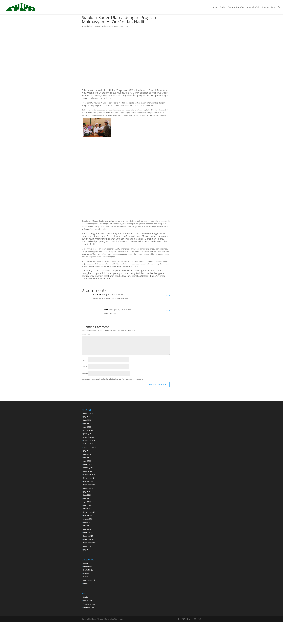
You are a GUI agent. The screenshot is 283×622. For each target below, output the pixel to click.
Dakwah (86, 573)
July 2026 (86, 417)
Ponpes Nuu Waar (236, 7)
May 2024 (86, 498)
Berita (223, 7)
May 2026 (86, 423)
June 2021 (87, 522)
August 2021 (88, 519)
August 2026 (88, 413)
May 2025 (86, 458)
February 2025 (88, 468)
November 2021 (89, 512)
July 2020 (86, 549)
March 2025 (87, 464)
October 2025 (88, 444)
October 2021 (88, 515)
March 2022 (87, 509)
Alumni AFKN (253, 7)
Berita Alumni (88, 566)
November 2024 (89, 478)
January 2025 (88, 471)
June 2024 (87, 495)
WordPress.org (88, 607)
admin (86, 26)
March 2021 (87, 532)
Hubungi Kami (268, 7)
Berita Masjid (88, 570)
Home (214, 7)
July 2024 (86, 492)
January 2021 (88, 536)
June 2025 (87, 454)
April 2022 (87, 505)
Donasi (85, 577)
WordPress (118, 619)
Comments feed (89, 604)
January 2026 (88, 434)
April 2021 (87, 529)
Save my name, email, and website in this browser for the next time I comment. (113, 379)
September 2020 (89, 543)
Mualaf (86, 583)
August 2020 (88, 546)
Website (85, 374)
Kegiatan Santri (112, 26)
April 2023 (87, 502)
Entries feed (87, 600)
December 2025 (89, 437)
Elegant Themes (97, 619)
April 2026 (87, 427)
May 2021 (86, 526)
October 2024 (88, 481)
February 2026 (88, 430)
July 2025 (86, 451)
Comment (86, 335)
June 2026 (87, 420)
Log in (85, 597)
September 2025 (89, 447)
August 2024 (88, 488)
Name (85, 360)
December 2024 (89, 475)
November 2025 (89, 440)
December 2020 (89, 539)
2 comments (124, 26)
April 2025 (87, 461)
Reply (168, 295)
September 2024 (89, 485)
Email (84, 367)
